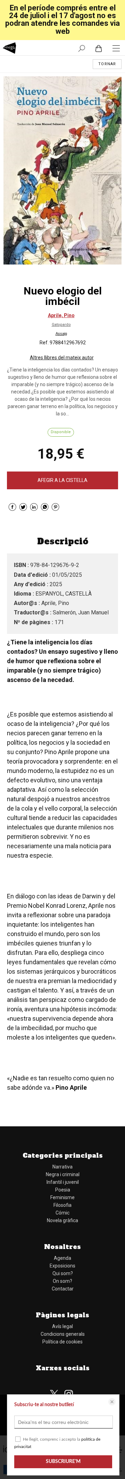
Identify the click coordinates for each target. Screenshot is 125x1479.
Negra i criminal (63, 1174)
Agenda (62, 1258)
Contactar (63, 1289)
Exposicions (62, 1266)
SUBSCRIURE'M (63, 1461)
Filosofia (62, 1205)
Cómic (62, 1213)
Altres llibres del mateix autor (62, 357)
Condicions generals (63, 1334)
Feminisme (62, 1197)
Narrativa (62, 1167)
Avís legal (62, 1326)
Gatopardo (61, 324)
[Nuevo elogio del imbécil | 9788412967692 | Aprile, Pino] (62, 170)
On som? (62, 1281)
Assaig (61, 333)
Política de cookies (62, 1341)
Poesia (62, 1190)
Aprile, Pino (61, 315)
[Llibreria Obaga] (9, 49)
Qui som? (62, 1273)
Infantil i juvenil (63, 1182)
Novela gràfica (62, 1220)
